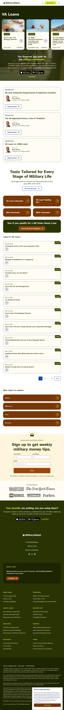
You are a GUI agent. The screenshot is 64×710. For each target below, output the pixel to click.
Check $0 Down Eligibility (30, 229)
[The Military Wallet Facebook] (29, 554)
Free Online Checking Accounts (42, 633)
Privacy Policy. (46, 701)
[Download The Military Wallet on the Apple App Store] (25, 72)
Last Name (35, 454)
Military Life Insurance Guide (41, 596)
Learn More (32, 77)
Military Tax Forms (38, 646)
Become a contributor (32, 550)
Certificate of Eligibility (9, 601)
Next (57, 378)
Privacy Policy (21, 665)
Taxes (7, 414)
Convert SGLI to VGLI (39, 599)
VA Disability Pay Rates (39, 617)
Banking (7, 398)
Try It (32, 471)
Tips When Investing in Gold (11, 627)
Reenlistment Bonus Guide (40, 612)
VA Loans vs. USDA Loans (16, 144)
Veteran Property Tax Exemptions (42, 649)
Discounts (8, 423)
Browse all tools (31, 189)
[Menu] (59, 3)
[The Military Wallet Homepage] (11, 3)
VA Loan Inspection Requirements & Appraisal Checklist (30, 93)
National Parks (7, 649)
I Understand (47, 705)
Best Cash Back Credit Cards (11, 612)
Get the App (50, 3)
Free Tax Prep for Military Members (43, 643)
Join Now (11, 578)
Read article (12, 107)
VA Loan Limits (7, 599)
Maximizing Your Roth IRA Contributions (14, 633)
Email (16, 461)
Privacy (49, 476)
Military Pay (8, 406)
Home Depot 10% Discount (10, 643)
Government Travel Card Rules (12, 617)
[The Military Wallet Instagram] (32, 554)
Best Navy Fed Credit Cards (11, 614)
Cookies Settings (30, 665)
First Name (17, 454)
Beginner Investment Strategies (12, 630)
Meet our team (32, 546)
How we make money (32, 542)
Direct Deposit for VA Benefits (41, 630)
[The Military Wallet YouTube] (35, 554)
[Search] (42, 3)
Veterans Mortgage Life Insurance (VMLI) (44, 601)
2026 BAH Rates (37, 614)
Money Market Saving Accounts (42, 627)
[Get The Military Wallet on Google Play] (38, 72)
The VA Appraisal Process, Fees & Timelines (25, 118)
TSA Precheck (7, 646)
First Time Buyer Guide (9, 596)
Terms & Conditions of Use (9, 665)
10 (51, 378)
